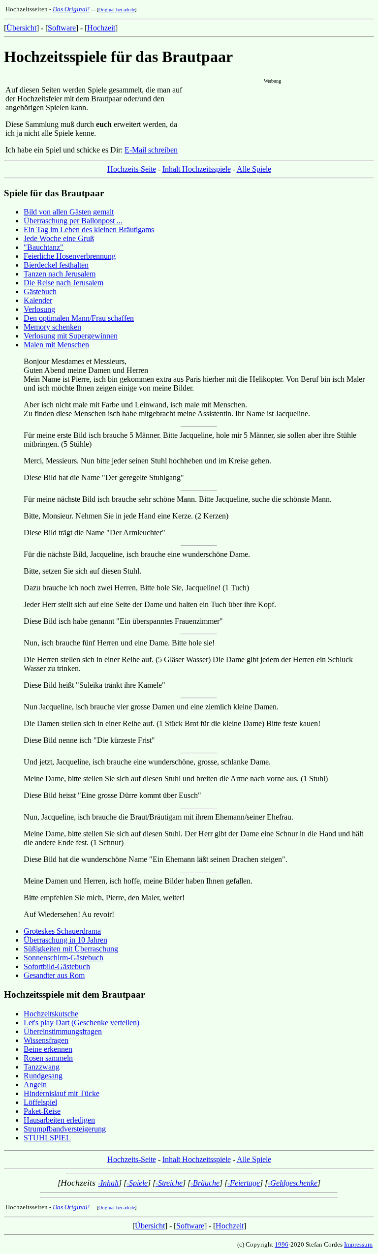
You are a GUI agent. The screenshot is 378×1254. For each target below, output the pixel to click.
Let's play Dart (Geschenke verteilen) (81, 1022)
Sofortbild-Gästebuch (57, 966)
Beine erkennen (48, 1049)
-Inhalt (108, 1183)
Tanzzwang (42, 1067)
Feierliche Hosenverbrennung (70, 256)
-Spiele (137, 1183)
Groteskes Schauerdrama (62, 931)
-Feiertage (243, 1183)
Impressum (358, 1244)
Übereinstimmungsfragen (63, 1031)
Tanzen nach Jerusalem (59, 274)
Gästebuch (40, 291)
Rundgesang (43, 1075)
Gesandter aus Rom (54, 975)
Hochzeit (101, 28)
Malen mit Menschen (56, 344)
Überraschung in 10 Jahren (65, 940)
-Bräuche (205, 1183)
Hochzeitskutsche (51, 1013)
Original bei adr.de (116, 9)
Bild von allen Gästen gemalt (69, 212)
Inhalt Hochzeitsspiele (196, 169)
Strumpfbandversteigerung (65, 1129)
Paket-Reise (42, 1111)
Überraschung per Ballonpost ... (73, 220)
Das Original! (71, 9)
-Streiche (169, 1183)
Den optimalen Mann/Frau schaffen (79, 318)
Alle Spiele (254, 169)
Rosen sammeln (48, 1058)
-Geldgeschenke (292, 1183)
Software (62, 28)
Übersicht (21, 28)
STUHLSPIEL (47, 1137)
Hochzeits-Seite (131, 169)
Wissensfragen (46, 1040)
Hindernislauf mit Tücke (61, 1093)
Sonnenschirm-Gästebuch (63, 957)
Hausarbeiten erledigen (59, 1120)
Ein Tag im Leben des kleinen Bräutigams (89, 229)
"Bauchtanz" (43, 247)
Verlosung (39, 309)
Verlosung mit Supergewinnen (71, 336)
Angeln (35, 1084)
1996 (281, 1244)
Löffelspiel (40, 1102)
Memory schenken (52, 327)
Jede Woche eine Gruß (59, 238)
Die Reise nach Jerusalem (63, 282)
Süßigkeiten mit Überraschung (71, 949)
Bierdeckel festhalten (56, 265)
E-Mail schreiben (151, 150)
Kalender (38, 300)
